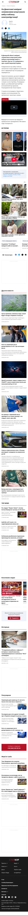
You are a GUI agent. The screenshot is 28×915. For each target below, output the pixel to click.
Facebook (10, 174)
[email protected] (15, 908)
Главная (3, 6)
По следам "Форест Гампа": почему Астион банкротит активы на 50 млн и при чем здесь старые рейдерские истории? (13, 510)
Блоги (15, 866)
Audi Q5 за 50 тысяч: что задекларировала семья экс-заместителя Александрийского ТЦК (12, 524)
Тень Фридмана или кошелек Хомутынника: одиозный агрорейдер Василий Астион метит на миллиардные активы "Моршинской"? (13, 764)
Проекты (3, 863)
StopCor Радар (5, 872)
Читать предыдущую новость (9, 241)
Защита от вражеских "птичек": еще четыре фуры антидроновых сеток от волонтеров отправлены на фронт (11, 599)
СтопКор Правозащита (7, 882)
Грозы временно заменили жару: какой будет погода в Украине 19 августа (13, 314)
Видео (15, 863)
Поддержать (15, 618)
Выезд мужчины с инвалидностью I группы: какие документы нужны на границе (12, 491)
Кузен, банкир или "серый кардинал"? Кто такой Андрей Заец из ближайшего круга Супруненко (13, 791)
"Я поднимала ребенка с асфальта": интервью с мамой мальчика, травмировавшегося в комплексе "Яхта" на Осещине (13, 652)
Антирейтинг (17, 872)
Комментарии (8, 255)
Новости (3, 866)
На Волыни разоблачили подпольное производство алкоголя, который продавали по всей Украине (12, 538)
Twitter (18, 174)
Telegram (5, 174)
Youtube (15, 174)
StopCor (11, 21)
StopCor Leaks (6, 756)
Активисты (4, 888)
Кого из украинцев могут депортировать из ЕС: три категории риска (12, 346)
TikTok (10, 176)
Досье (3, 869)
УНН (13, 61)
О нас (2, 879)
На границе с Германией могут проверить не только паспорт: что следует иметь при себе (11, 416)
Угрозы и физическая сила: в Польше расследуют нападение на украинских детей (13, 452)
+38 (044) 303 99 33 (14, 748)
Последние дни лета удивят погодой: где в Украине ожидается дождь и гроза (13, 715)
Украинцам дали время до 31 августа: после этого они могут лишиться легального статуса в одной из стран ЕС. (13, 702)
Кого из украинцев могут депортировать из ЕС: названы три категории (12, 730)
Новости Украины (11, 6)
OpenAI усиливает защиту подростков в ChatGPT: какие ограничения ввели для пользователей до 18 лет (13, 382)
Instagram (5, 176)
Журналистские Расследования (9, 885)
